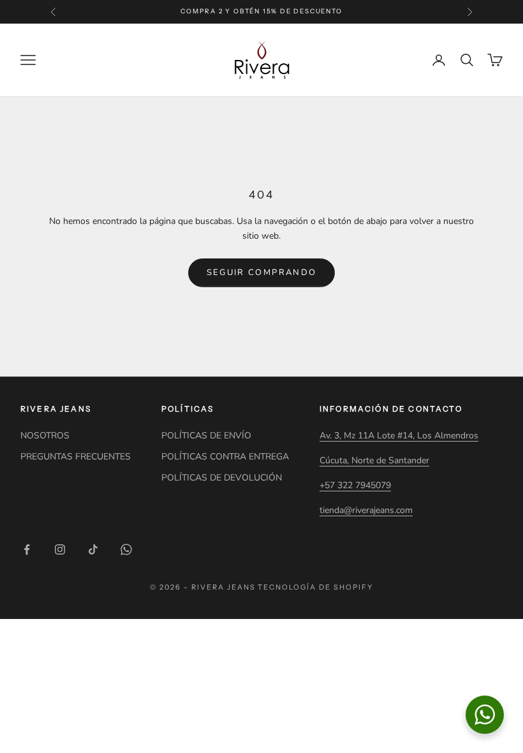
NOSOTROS (45, 435)
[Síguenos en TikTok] (93, 549)
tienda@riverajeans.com (366, 510)
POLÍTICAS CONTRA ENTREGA (225, 457)
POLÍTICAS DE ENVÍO (206, 435)
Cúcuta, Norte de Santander (374, 460)
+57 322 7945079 (355, 485)
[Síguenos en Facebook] (26, 549)
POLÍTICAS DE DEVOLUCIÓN (221, 478)
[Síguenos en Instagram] (60, 549)
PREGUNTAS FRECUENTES (75, 457)
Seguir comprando (261, 272)
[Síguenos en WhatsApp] (126, 549)
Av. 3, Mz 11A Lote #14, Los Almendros (399, 435)
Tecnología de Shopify (315, 587)
